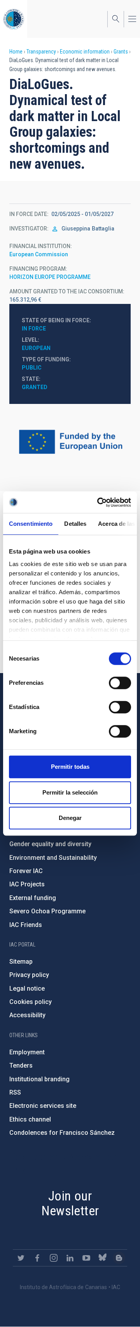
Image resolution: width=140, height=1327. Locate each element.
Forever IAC (26, 871)
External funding (32, 898)
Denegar (70, 817)
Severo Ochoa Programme (47, 911)
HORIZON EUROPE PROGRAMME (50, 277)
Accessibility (27, 1015)
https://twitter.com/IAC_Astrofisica (21, 1258)
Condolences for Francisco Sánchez (62, 1132)
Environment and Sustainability (53, 857)
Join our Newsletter (70, 1203)
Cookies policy (30, 1002)
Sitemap (21, 961)
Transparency (41, 51)
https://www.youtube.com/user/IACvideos (86, 1258)
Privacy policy (29, 975)
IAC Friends (25, 925)
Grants (121, 51)
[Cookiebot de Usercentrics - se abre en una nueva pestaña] (98, 502)
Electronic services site (42, 1105)
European (36, 348)
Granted (34, 387)
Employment (27, 1052)
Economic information (85, 51)
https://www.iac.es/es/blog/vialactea (119, 1258)
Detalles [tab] (75, 523)
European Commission (38, 254)
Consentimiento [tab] (30, 523)
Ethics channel (30, 1119)
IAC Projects (27, 884)
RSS (15, 1092)
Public (32, 367)
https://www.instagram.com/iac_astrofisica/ (54, 1258)
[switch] (120, 683)
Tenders (21, 1065)
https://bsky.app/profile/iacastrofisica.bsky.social (102, 1258)
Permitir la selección (70, 792)
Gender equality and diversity (50, 844)
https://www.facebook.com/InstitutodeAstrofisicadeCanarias (37, 1258)
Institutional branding (39, 1079)
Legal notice (27, 988)
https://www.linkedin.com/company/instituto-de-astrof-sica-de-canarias (70, 1258)
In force (34, 328)
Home (16, 51)
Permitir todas (70, 766)
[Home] (13, 19)
